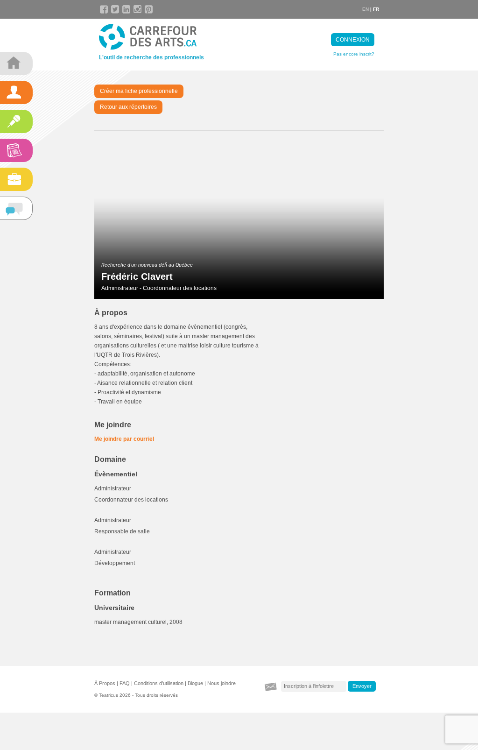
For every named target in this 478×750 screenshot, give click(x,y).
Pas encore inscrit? (353, 54)
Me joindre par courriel (124, 439)
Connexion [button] (353, 39)
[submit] (362, 686)
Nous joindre (221, 683)
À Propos (104, 683)
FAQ (125, 683)
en (365, 9)
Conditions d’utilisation (158, 683)
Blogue (195, 683)
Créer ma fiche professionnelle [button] (139, 91)
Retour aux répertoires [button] (128, 107)
